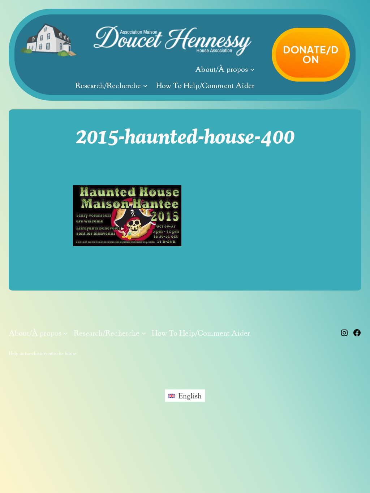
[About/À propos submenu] (252, 69)
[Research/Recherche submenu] (145, 85)
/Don (311, 54)
